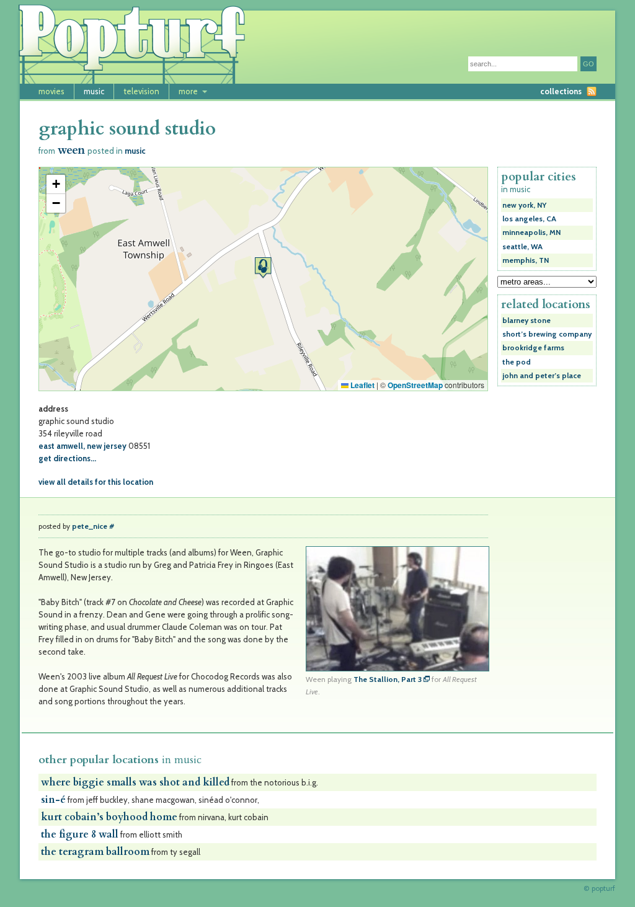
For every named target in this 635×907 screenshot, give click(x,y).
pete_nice (89, 526)
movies (51, 91)
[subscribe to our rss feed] (592, 91)
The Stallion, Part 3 (387, 679)
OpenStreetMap (415, 385)
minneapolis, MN (531, 232)
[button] (263, 267)
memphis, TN (525, 260)
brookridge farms (533, 347)
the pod (516, 362)
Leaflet (362, 385)
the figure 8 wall (79, 834)
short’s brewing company (547, 334)
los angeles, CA (529, 219)
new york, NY (524, 205)
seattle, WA (522, 246)
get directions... (67, 458)
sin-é (53, 800)
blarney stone (526, 320)
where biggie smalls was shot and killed (135, 782)
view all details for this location (95, 482)
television (141, 91)
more (188, 91)
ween (71, 150)
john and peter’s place (541, 375)
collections (561, 91)
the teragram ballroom (95, 852)
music (94, 91)
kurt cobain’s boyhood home (109, 817)
